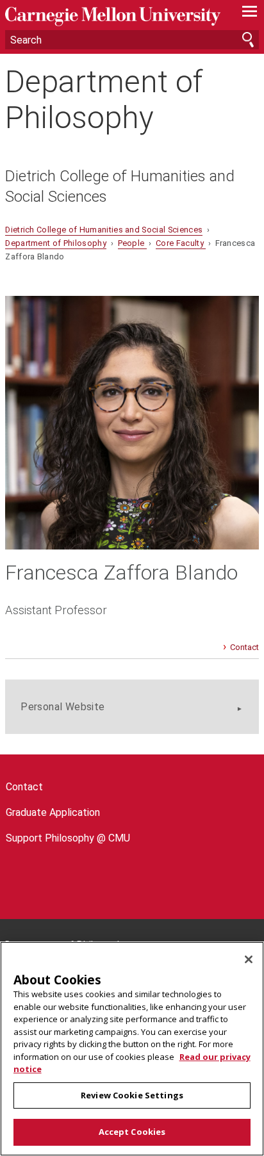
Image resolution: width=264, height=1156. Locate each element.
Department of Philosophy (103, 99)
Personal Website (62, 707)
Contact (244, 647)
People (132, 243)
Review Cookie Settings (132, 1095)
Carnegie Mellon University (112, 16)
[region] (132, 1048)
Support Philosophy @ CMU (68, 838)
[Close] (249, 959)
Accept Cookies (132, 1131)
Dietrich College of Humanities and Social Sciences (120, 186)
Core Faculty (181, 243)
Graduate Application (53, 812)
